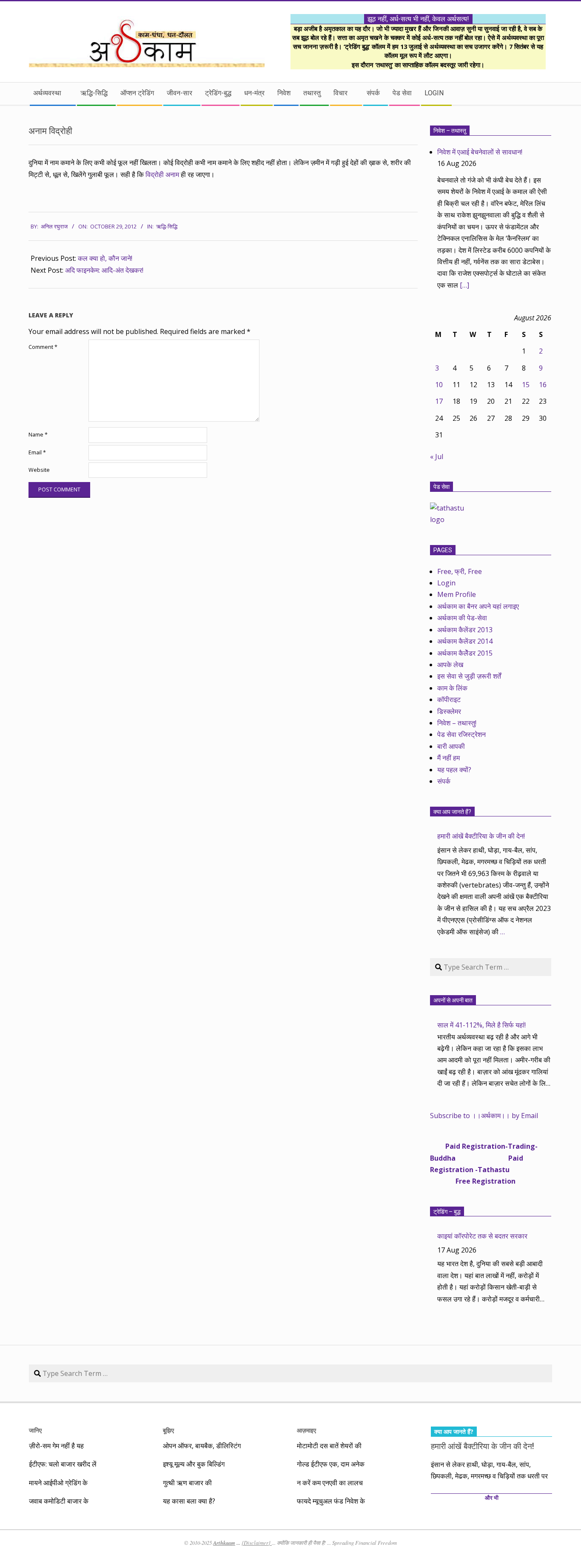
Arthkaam (224, 1543)
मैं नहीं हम (448, 757)
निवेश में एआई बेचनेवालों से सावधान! (479, 152)
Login (446, 583)
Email (37, 452)
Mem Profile (456, 594)
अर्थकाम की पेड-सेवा (462, 617)
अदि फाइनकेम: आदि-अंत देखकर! (104, 270)
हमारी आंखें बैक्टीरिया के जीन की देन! (481, 836)
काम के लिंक (452, 688)
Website (39, 470)
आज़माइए (306, 1430)
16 (543, 384)
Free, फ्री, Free (459, 571)
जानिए (35, 1430)
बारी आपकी (451, 746)
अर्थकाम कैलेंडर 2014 (465, 641)
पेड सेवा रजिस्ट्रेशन (461, 734)
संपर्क (443, 781)
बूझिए (168, 1430)
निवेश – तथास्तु (449, 130)
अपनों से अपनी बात (453, 1000)
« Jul (436, 456)
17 (439, 401)
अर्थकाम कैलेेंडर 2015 (465, 653)
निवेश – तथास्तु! (456, 723)
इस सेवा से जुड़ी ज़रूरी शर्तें (469, 676)
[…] (464, 285)
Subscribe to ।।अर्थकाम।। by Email (484, 1115)
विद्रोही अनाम (162, 174)
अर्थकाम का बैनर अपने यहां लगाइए (478, 606)
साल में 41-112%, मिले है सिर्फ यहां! (481, 1025)
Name (38, 434)
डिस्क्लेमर (449, 711)
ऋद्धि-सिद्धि (166, 226)
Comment (42, 347)
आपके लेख (450, 664)
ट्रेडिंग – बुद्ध (447, 1211)
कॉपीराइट (449, 699)
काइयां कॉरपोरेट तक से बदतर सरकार (482, 1236)
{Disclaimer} (257, 1542)
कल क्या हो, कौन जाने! (105, 258)
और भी (491, 1497)
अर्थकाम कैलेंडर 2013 (465, 629)
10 (439, 384)
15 (526, 384)
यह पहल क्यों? (454, 769)
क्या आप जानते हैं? (452, 811)
